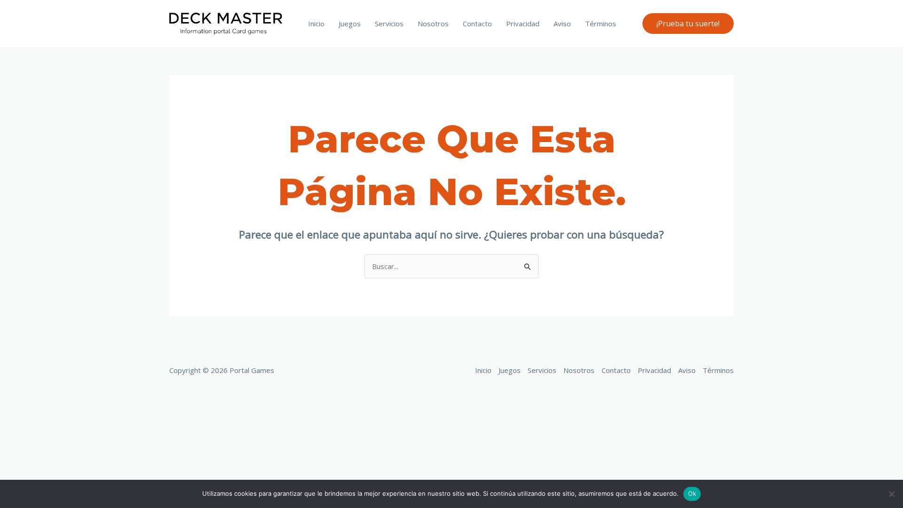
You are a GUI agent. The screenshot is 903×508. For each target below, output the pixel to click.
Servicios (389, 23)
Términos (600, 23)
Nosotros (433, 23)
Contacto (477, 23)
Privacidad (522, 23)
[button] (688, 23)
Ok (692, 493)
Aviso (562, 23)
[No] (891, 494)
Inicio (316, 23)
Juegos (350, 23)
